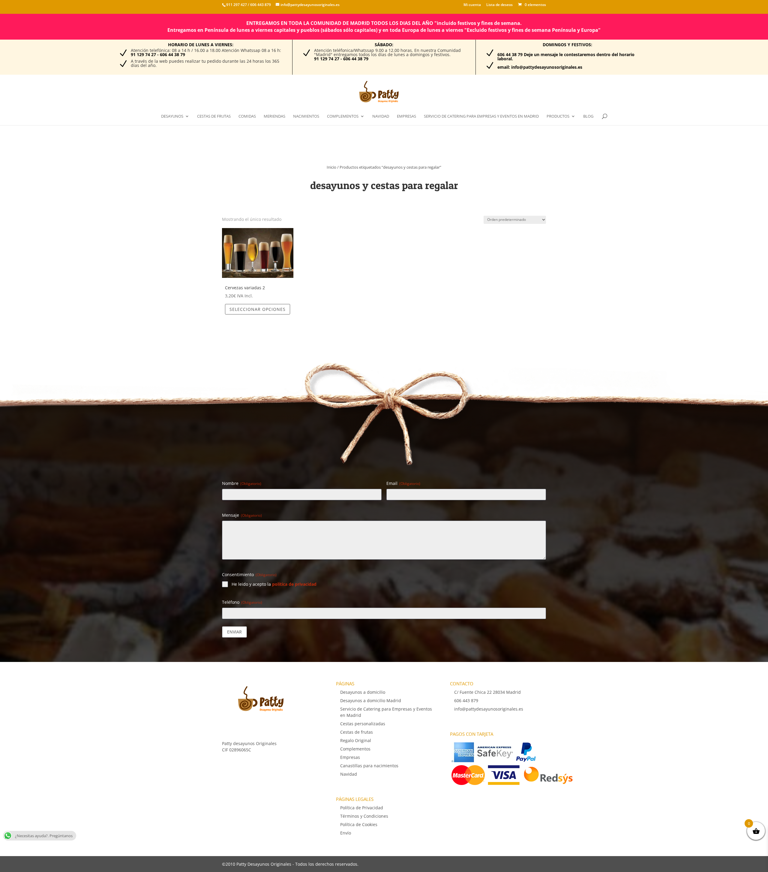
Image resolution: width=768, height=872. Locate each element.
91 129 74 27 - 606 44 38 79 (158, 54)
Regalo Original (355, 740)
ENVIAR (234, 632)
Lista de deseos (499, 5)
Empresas (406, 116)
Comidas (247, 116)
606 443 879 (260, 4)
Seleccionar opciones (258, 309)
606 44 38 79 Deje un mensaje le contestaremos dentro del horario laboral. (565, 57)
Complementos (342, 116)
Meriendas (274, 116)
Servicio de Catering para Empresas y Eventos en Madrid (481, 116)
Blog (588, 116)
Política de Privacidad (361, 807)
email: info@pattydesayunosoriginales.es (539, 67)
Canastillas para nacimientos (369, 765)
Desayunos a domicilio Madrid (370, 700)
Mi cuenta (472, 5)
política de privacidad (294, 584)
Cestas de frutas (214, 116)
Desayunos (172, 116)
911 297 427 (236, 4)
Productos (558, 116)
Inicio (331, 167)
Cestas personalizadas (362, 723)
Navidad (380, 116)
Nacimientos (306, 116)
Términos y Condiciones (364, 816)
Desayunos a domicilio (362, 692)
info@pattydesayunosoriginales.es (488, 709)
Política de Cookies (358, 824)
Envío (345, 833)
